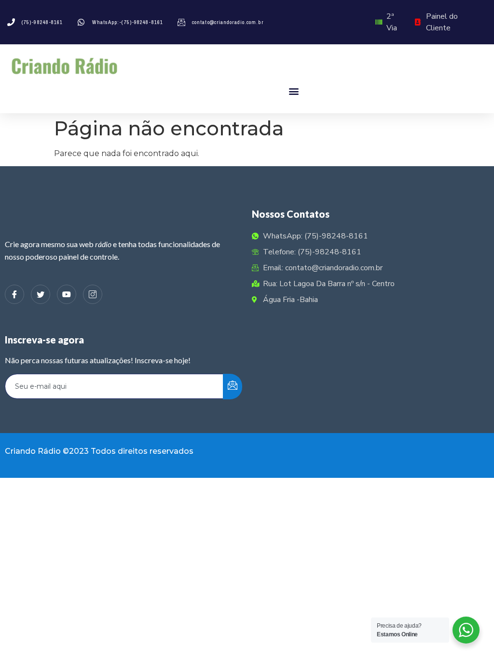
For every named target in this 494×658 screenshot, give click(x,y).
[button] (294, 91)
